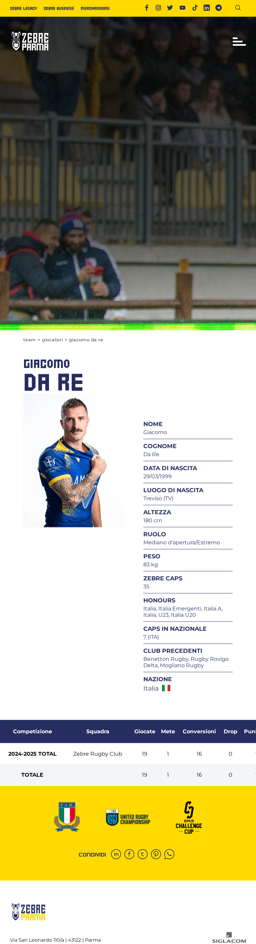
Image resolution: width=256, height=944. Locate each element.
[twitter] (144, 855)
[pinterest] (157, 855)
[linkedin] (117, 855)
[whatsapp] (171, 855)
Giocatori (52, 339)
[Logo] (30, 53)
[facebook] (131, 855)
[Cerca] (240, 9)
